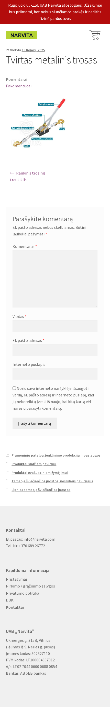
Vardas (20, 316)
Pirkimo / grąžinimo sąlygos (30, 586)
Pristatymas (17, 579)
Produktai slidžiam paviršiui (34, 464)
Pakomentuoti (18, 85)
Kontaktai (15, 607)
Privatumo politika (22, 593)
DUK (10, 600)
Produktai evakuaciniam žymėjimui (40, 472)
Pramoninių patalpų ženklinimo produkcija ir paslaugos (56, 455)
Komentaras (25, 246)
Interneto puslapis (29, 364)
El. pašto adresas (29, 340)
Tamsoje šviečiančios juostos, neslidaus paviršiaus (52, 481)
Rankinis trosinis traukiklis (28, 176)
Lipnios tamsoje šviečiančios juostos (41, 489)
